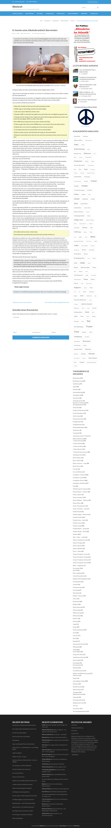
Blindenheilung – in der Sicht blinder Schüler (23, 803)
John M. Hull (88, 241)
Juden (76, 245)
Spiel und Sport (77, 689)
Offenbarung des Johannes (80, 489)
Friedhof (89, 190)
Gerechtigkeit (76, 651)
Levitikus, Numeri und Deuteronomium (22, 784)
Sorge (90, 300)
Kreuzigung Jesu (79, 258)
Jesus (92, 236)
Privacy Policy (75, 733)
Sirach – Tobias (77, 551)
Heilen (88, 215)
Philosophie (76, 647)
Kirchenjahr (76, 568)
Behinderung (77, 153)
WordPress (76, 825)
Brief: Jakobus (77, 460)
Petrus (93, 279)
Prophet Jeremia (77, 523)
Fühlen (76, 194)
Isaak (75, 237)
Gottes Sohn (84, 203)
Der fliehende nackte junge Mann (20, 792)
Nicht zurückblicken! (17, 818)
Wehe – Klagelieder (78, 565)
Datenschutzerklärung (77, 728)
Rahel (82, 283)
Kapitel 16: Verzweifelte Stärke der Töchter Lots (24, 780)
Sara (75, 291)
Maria (76, 267)
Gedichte (75, 389)
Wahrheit (88, 349)
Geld (89, 194)
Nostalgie (75, 641)
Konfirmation (76, 416)
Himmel (84, 227)
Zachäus (84, 358)
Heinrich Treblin (90, 220)
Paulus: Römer (77, 503)
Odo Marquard (78, 275)
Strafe (88, 308)
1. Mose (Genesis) (78, 441)
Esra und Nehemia (78, 472)
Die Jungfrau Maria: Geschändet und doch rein (24, 729)
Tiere (82, 321)
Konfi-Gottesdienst (78, 413)
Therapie (76, 321)
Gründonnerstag (77, 587)
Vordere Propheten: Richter (80, 560)
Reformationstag (77, 607)
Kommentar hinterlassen (39, 33)
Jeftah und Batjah (17, 753)
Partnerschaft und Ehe (79, 644)
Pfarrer (76, 283)
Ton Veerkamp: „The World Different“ (22, 765)
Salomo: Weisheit (77, 548)
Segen (75, 295)
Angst (76, 145)
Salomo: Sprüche (77, 545)
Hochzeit (75, 621)
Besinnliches (76, 378)
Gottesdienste (77, 401)
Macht (89, 263)
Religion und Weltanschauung (81, 673)
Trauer (89, 326)
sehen (82, 296)
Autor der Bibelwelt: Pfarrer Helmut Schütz (87, 71)
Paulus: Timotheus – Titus (80, 509)
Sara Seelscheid (46, 794)
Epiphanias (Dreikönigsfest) (80, 579)
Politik (74, 650)
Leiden (94, 258)
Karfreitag (76, 590)
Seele (84, 291)
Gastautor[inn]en (73, 13)
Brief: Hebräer (77, 458)
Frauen (86, 181)
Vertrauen (86, 341)
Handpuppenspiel (79, 216)
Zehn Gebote (92, 358)
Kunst (74, 633)
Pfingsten (75, 604)
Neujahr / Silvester (78, 596)
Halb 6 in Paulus (78, 212)
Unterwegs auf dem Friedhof (81, 436)
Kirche (84, 250)
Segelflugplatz (91, 291)
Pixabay (62, 85)
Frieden (84, 186)
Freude (76, 186)
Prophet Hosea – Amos (79, 520)
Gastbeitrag (76, 384)
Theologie (75, 692)
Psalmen (75, 534)
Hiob (91, 227)
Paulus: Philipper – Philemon (80, 500)
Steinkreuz (76, 308)
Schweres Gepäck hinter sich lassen (21, 769)
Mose (94, 267)
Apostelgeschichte (78, 455)
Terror (88, 316)
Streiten (94, 308)
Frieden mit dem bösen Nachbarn (58, 737)
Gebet (74, 386)
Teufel (94, 316)
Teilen (82, 316)
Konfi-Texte (77, 254)
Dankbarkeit (78, 161)
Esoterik (75, 678)
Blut (94, 153)
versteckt (87, 336)
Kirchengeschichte (78, 700)
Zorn (75, 362)
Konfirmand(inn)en (78, 630)
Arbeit (82, 144)
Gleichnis (85, 199)
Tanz (93, 312)
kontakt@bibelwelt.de (19, 1)
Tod (88, 321)
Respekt (85, 287)
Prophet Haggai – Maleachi (80, 514)
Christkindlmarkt (88, 157)
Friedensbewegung (79, 190)
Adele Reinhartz (88, 140)
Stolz (83, 308)
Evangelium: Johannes (79, 475)
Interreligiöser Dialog (79, 681)
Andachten (76, 407)
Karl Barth (92, 245)
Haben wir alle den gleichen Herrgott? (22, 788)
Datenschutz (94, 13)
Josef (95, 241)
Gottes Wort (77, 208)
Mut (75, 271)
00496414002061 (33, 1)
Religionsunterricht (78, 703)
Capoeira (80, 157)
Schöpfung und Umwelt (79, 657)
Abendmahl (77, 136)
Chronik (75, 469)
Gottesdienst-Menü (92, 1)
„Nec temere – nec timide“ (60, 734)
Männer (81, 271)
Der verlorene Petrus (17, 773)
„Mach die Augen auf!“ (85, 126)
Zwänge (75, 365)
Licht (75, 263)
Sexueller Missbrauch (80, 300)
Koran (86, 254)
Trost (76, 331)
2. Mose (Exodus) (77, 443)
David (86, 161)
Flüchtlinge (87, 176)
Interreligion (50, 13)
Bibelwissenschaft (78, 694)
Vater (90, 332)
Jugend (75, 624)
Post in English (77, 660)
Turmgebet (76, 433)
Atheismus (76, 675)
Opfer (87, 275)
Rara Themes (63, 825)
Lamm (88, 258)
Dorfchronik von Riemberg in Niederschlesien (24, 725)
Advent (75, 570)
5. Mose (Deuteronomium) (80, 452)
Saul (79, 291)
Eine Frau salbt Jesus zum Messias (21, 736)
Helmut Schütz (26, 33)
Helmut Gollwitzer (82, 223)
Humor (85, 232)
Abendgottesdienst (78, 404)
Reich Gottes (88, 283)
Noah (86, 271)
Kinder (75, 627)
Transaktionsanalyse (78, 670)
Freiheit (94, 181)
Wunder (91, 354)
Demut (92, 161)
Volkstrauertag (77, 613)
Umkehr (84, 332)
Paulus (86, 279)
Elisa (80, 169)
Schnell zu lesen (17, 13)
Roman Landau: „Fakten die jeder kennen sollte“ (24, 795)
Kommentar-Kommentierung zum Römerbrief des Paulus (87, 78)
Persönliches (60, 13)
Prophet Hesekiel (77, 517)
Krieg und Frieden (78, 654)
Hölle (91, 232)
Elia (75, 169)
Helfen (75, 223)
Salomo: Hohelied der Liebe (80, 540)
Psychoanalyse (77, 665)
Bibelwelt (17, 6)
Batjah (88, 149)
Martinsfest (76, 593)
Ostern (75, 598)
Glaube (77, 199)
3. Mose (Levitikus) (78, 446)
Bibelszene (87, 153)
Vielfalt (85, 345)
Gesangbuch (76, 395)
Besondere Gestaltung (79, 403)
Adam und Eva (78, 140)
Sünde (87, 312)
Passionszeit (76, 601)
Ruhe (91, 287)
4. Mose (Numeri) (77, 449)
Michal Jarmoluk (54, 85)
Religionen (77, 287)
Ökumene (75, 684)
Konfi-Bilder (91, 250)
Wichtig (83, 354)
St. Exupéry (76, 304)
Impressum (84, 13)
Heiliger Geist (78, 220)
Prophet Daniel (77, 511)
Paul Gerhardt (77, 279)
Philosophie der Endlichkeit (57, 764)
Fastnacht (75, 584)
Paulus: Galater (77, 494)
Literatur (75, 635)
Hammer (87, 211)
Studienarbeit (78, 312)
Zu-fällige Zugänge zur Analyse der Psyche (23, 799)
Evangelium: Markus (78, 480)
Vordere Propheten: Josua (80, 554)
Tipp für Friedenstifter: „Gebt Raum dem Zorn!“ (87, 85)
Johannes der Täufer (78, 241)
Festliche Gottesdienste (79, 410)
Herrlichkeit (76, 227)
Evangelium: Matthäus (79, 483)
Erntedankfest (77, 581)
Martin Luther (85, 267)
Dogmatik (75, 697)
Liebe (82, 262)
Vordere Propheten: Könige (80, 557)
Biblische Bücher (77, 439)
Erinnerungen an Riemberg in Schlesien (22, 814)
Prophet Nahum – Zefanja (80, 528)
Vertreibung (77, 345)
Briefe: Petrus (76, 466)
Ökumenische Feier (78, 419)
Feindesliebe (77, 177)
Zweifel (82, 362)
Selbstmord (89, 295)
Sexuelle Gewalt (77, 687)
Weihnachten (76, 616)
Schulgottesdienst (78, 424)
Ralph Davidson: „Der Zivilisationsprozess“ (23, 807)
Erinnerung (92, 169)
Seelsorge (40, 13)
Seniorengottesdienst (79, 427)
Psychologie (76, 663)
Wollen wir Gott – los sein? (19, 756)
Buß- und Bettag (77, 573)
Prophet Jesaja (77, 526)
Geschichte (76, 398)
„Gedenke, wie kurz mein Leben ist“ (22, 302)
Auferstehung (79, 149)
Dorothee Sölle (91, 165)
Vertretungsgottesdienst (79, 711)
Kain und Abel (84, 245)
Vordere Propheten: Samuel (80, 562)
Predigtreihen (77, 422)
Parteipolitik (93, 275)
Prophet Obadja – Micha (79, 531)
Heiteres (75, 618)
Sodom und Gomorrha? (18, 777)
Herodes (90, 223)
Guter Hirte (87, 207)
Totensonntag (76, 610)
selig (95, 295)
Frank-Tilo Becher (77, 181)
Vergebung (78, 336)
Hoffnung (77, 232)
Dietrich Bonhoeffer (79, 165)
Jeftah (86, 237)
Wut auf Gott (76, 358)
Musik (74, 638)
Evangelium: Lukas (78, 477)
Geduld (83, 194)
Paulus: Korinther (77, 497)
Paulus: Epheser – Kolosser (80, 492)
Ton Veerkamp (78, 327)
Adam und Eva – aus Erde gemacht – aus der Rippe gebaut (25, 748)
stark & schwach (86, 304)
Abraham (85, 136)
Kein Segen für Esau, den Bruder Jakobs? (22, 811)
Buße (75, 157)
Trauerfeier (76, 708)
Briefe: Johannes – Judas (79, 463)
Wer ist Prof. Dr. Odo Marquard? (87, 99)
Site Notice (74, 730)
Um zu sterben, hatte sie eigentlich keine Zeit (57, 302)
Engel (86, 169)
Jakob (80, 237)
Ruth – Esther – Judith (79, 537)
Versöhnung (77, 341)
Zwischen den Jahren (91, 362)
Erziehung (82, 173)
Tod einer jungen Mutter (60, 767)
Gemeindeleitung (77, 392)
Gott (76, 203)
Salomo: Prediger (77, 543)
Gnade (93, 199)
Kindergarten (76, 249)
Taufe (76, 316)
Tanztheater (76, 430)
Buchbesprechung (78, 381)
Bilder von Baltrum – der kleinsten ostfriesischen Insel (87, 93)
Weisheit (76, 354)
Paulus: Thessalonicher (79, 506)
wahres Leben (78, 349)
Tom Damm (45, 779)
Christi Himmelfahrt (78, 576)
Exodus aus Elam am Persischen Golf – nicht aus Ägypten (24, 760)
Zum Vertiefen (29, 13)
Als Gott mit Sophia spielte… (19, 732)
